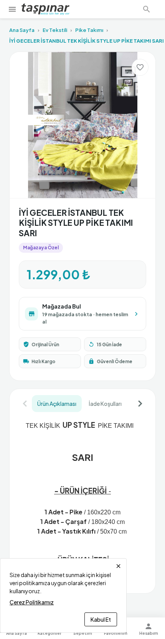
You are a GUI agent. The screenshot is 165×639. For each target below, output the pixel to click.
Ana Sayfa (22, 30)
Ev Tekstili (55, 30)
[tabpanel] (82, 499)
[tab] (57, 403)
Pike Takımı (89, 30)
